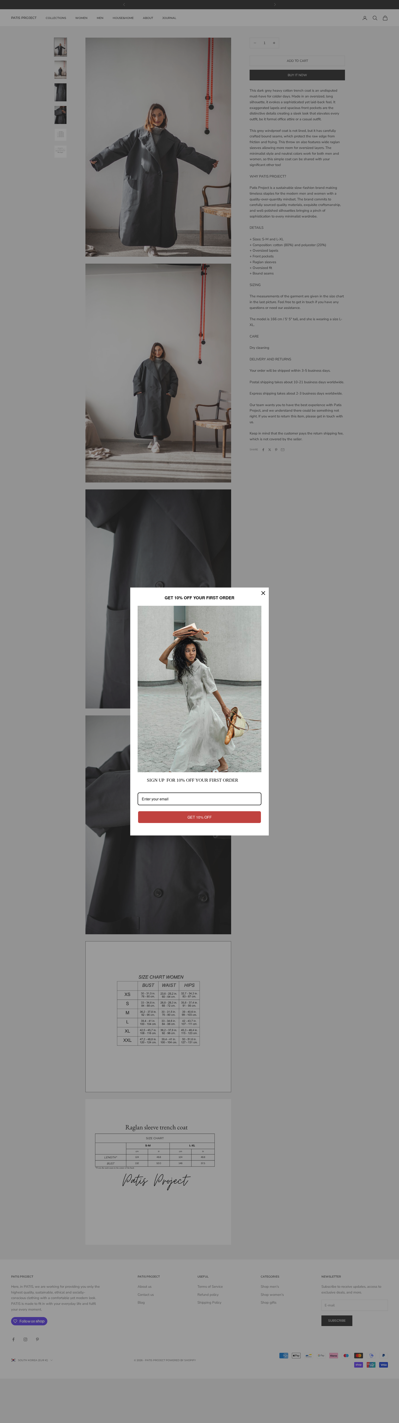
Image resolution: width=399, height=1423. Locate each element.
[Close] (263, 593)
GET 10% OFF (199, 817)
